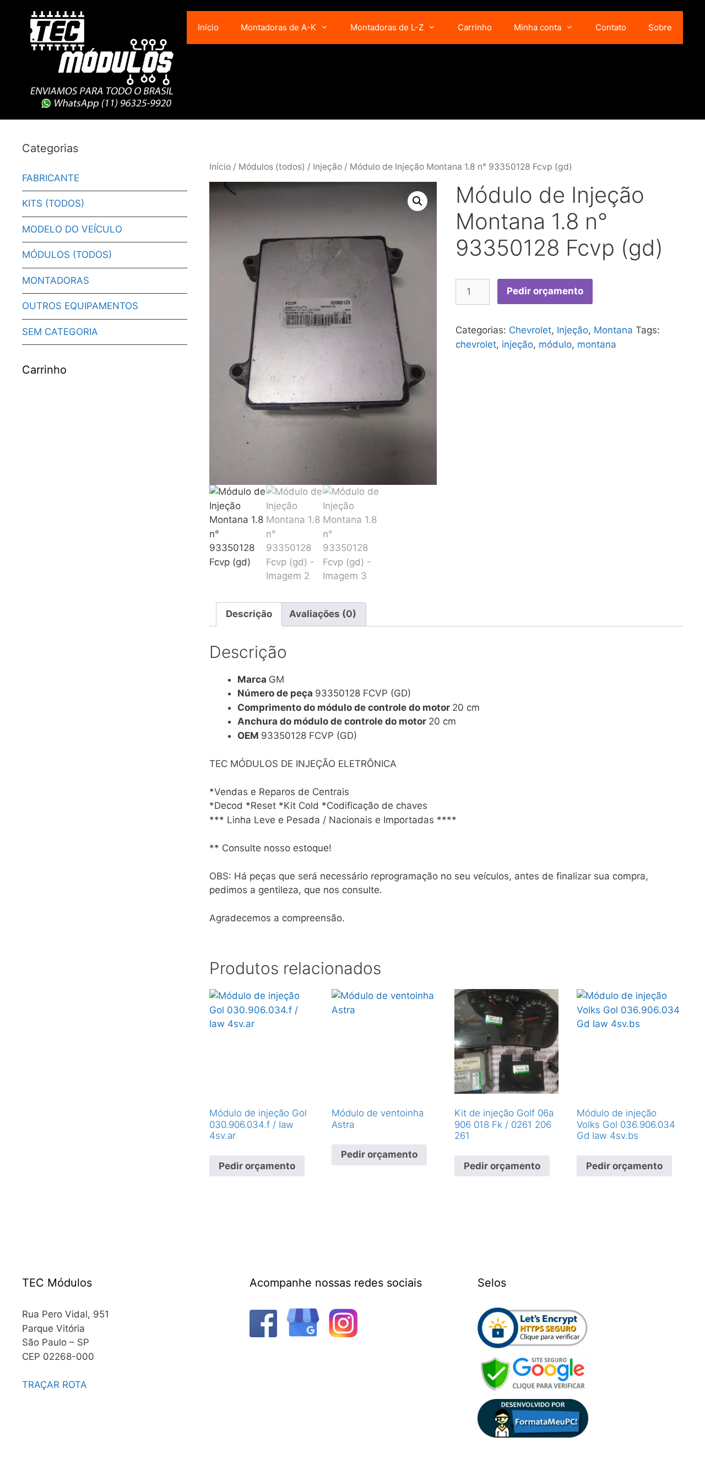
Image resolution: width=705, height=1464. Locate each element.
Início (208, 27)
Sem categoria (60, 331)
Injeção (327, 166)
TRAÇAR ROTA (54, 1384)
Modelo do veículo (72, 229)
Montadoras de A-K (278, 27)
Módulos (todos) (271, 166)
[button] (417, 201)
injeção (517, 344)
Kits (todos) (53, 203)
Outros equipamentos (80, 305)
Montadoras (55, 280)
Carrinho (475, 27)
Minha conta (537, 27)
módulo (555, 344)
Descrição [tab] (249, 613)
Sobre (660, 27)
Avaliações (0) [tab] (322, 613)
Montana (613, 330)
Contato (610, 27)
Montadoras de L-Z (387, 27)
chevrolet (475, 344)
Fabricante (50, 177)
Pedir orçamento (545, 290)
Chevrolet (530, 330)
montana (596, 344)
